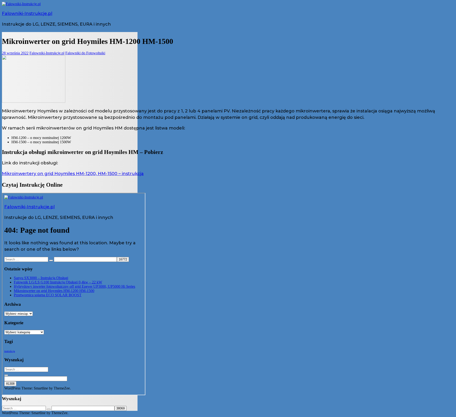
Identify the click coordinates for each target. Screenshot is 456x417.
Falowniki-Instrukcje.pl (27, 13)
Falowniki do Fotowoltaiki (85, 53)
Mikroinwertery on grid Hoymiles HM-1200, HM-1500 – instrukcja (73, 173)
